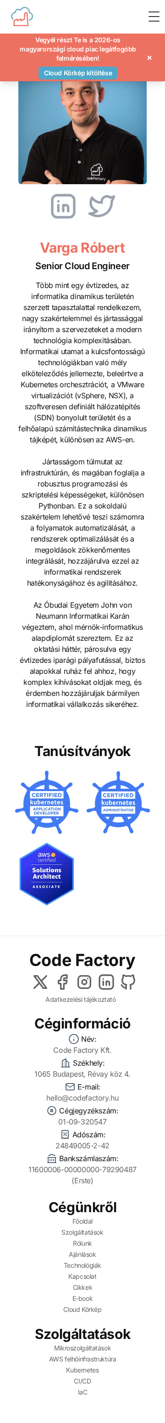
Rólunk (82, 1243)
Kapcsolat (82, 1276)
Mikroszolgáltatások (82, 1348)
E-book (82, 1298)
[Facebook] (62, 982)
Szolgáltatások (82, 1232)
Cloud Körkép (82, 1309)
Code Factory (82, 960)
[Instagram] (84, 982)
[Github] (128, 982)
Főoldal (82, 1221)
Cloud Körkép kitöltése (78, 73)
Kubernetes (82, 1370)
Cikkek (83, 1287)
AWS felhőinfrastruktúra (82, 1359)
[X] (40, 982)
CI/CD (82, 1381)
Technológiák (82, 1265)
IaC (83, 1392)
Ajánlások (82, 1254)
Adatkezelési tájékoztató (80, 999)
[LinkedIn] (106, 982)
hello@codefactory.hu (82, 1097)
